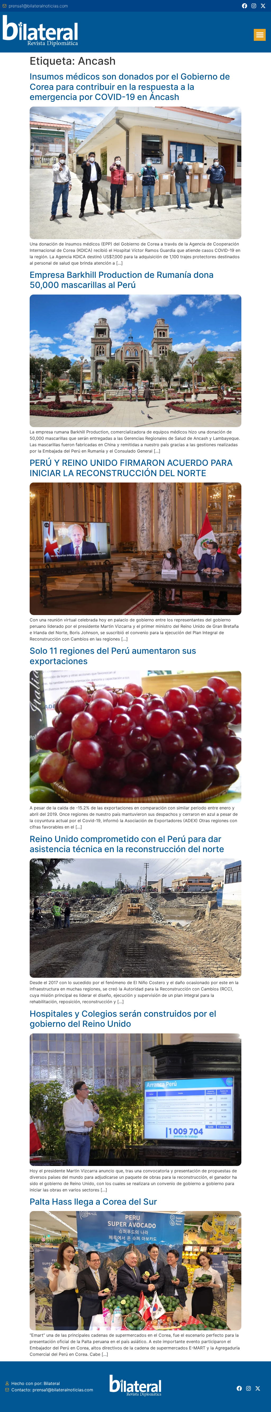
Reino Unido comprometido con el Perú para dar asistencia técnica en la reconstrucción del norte (127, 844)
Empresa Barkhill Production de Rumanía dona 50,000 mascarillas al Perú (122, 280)
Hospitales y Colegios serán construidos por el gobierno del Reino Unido (123, 1018)
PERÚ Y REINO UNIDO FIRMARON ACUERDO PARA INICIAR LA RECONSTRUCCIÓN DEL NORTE (131, 468)
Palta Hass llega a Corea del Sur (93, 1201)
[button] (260, 35)
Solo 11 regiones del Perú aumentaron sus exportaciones (113, 656)
